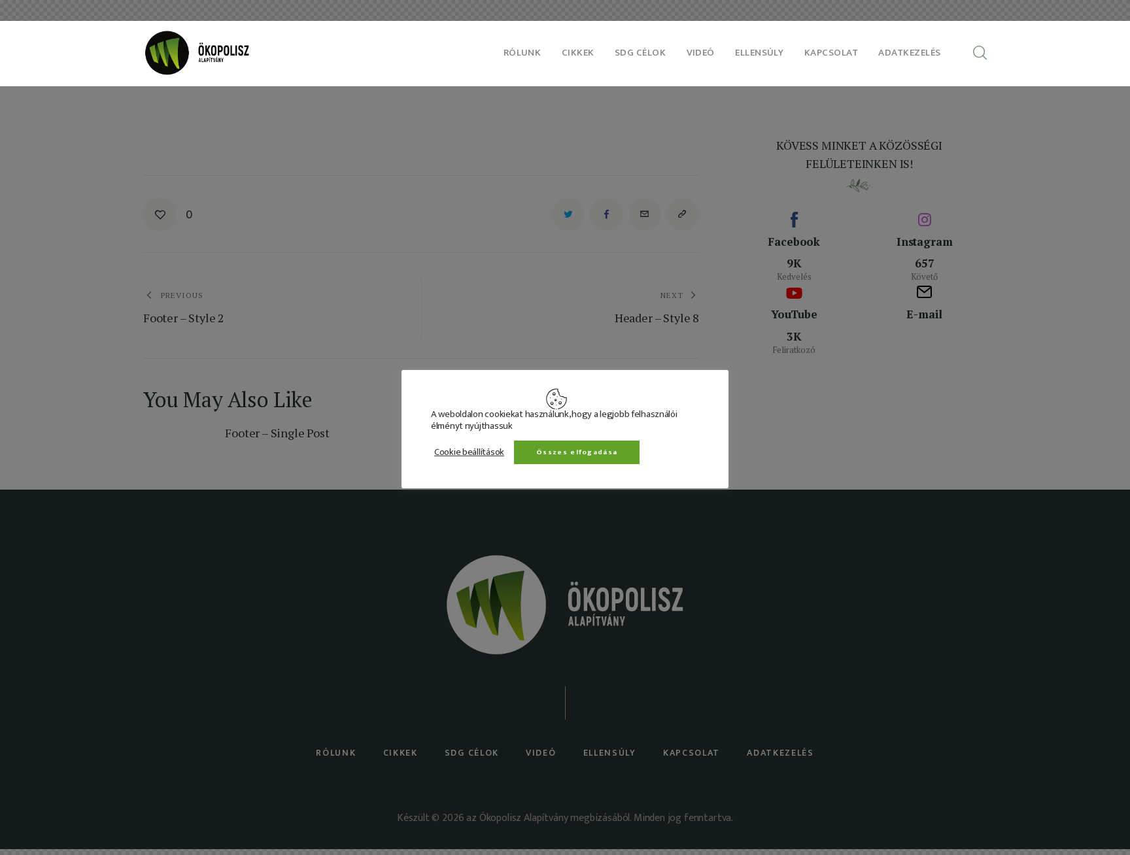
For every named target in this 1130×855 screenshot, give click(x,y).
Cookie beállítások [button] (469, 452)
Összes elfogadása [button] (576, 452)
